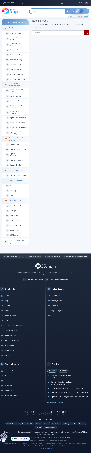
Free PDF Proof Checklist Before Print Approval (67, 388)
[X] (33, 412)
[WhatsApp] (22, 3)
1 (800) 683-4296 (11, 3)
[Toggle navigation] (86, 11)
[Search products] (67, 11)
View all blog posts (54, 402)
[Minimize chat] (3, 440)
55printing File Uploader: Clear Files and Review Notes (70, 392)
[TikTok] (39, 412)
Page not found (82, 16)
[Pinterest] (45, 412)
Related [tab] (64, 370)
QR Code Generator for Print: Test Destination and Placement (62, 377)
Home (72, 16)
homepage (36, 27)
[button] (20, 439)
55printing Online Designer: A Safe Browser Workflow (69, 397)
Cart (84, 3)
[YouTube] (51, 412)
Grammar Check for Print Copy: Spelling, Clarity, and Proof (61, 383)
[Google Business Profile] (57, 412)
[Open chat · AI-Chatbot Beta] (5, 438)
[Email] (63, 412)
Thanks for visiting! (45, 448)
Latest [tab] (53, 370)
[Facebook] (27, 412)
